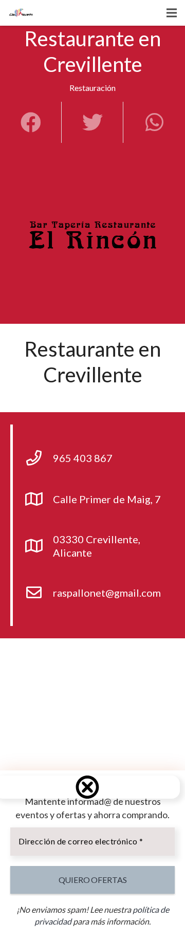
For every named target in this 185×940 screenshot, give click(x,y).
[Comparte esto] (31, 122)
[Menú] (171, 13)
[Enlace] (21, 13)
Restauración (92, 88)
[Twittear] (92, 122)
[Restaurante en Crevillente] (92, 240)
